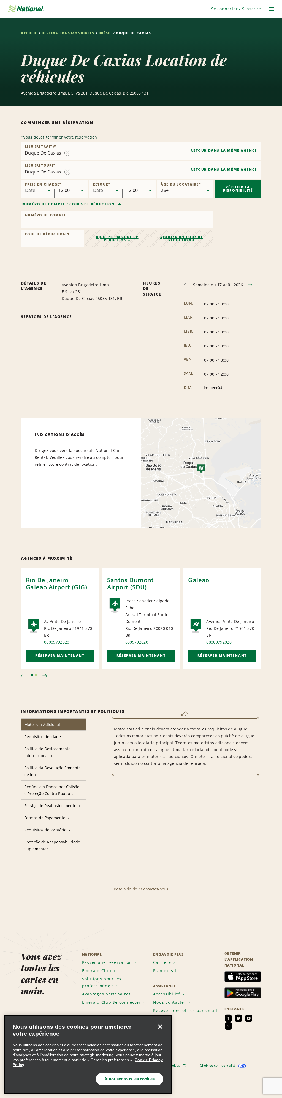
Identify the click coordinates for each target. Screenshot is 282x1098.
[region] (88, 1054)
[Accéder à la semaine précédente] (186, 284)
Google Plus (228, 1026)
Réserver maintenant (59, 655)
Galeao (198, 579)
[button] (236, 8)
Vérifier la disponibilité (238, 189)
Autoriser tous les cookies (129, 1079)
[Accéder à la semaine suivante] (250, 284)
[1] (32, 675)
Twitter (238, 1018)
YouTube (249, 1018)
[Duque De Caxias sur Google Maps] (201, 473)
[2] (36, 675)
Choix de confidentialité (218, 1065)
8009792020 (136, 642)
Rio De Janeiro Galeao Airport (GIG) (56, 583)
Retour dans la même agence (224, 150)
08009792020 (56, 642)
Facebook (228, 1018)
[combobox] (141, 151)
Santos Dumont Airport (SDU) (130, 583)
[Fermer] (160, 1026)
